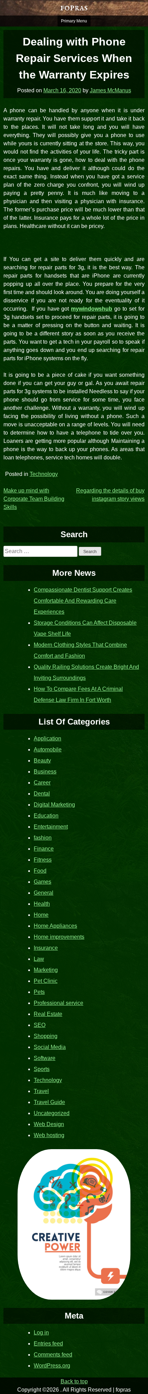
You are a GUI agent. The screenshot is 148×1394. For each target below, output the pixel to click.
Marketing (46, 970)
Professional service (58, 1003)
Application (47, 738)
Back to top (74, 1381)
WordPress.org (52, 1366)
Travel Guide (49, 1102)
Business (45, 771)
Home (41, 915)
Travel (41, 1091)
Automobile (48, 749)
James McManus (110, 90)
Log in (41, 1332)
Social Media (50, 1047)
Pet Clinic (45, 981)
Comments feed (53, 1354)
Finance (44, 849)
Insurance (46, 948)
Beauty (42, 760)
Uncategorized (52, 1113)
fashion (43, 838)
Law (39, 959)
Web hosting (49, 1135)
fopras (74, 7)
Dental (42, 794)
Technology (44, 474)
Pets (39, 992)
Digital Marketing (54, 805)
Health (42, 904)
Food (40, 871)
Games (42, 882)
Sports (42, 1069)
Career (42, 783)
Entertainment (51, 827)
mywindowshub (91, 309)
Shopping (45, 1036)
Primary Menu (74, 21)
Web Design (49, 1124)
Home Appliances (55, 926)
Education (46, 816)
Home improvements (59, 937)
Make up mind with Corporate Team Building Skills (33, 499)
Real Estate (48, 1014)
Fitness (43, 860)
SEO (39, 1025)
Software (44, 1058)
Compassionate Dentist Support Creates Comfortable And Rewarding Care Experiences (83, 601)
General (43, 893)
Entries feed (48, 1343)
